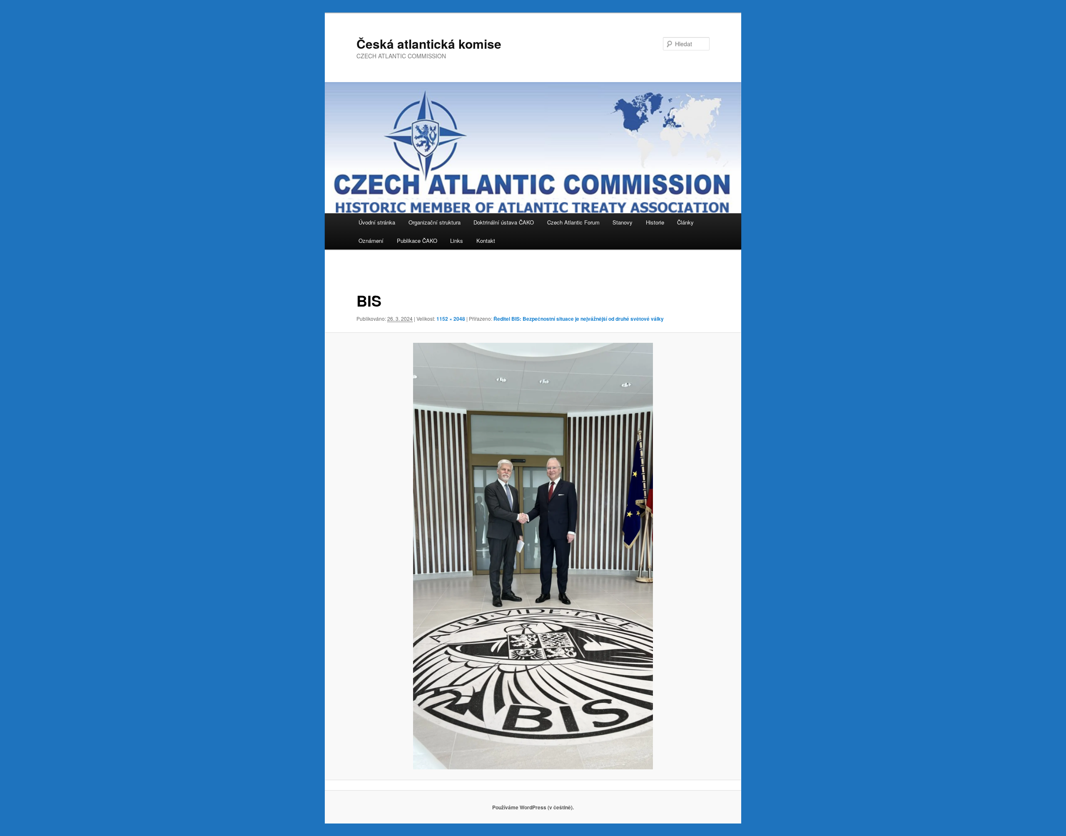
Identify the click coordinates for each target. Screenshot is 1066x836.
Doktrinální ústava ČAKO (503, 222)
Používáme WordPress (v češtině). (533, 807)
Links (456, 241)
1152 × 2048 (450, 318)
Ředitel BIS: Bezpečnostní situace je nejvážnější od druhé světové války (578, 318)
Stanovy (623, 222)
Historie (655, 222)
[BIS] (533, 556)
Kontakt (485, 241)
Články (685, 222)
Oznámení (371, 241)
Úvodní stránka (377, 222)
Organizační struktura (434, 222)
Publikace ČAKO (417, 241)
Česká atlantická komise (428, 43)
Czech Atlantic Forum (573, 222)
